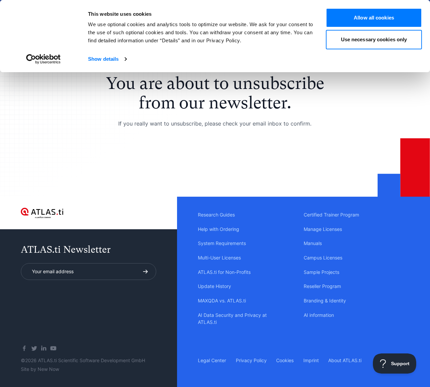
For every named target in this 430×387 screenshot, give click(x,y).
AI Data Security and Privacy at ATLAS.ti (232, 318)
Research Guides (216, 214)
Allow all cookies (374, 17)
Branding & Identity (325, 300)
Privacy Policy (251, 360)
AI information (319, 315)
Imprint (311, 360)
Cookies (285, 360)
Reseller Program (322, 286)
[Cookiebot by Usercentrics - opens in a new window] (43, 59)
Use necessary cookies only (374, 39)
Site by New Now (40, 369)
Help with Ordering (218, 229)
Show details (103, 59)
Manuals (313, 243)
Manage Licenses (323, 229)
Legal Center (212, 360)
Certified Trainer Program (331, 214)
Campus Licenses (323, 257)
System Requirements (222, 243)
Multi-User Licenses (219, 257)
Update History (214, 286)
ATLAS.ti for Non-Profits (224, 272)
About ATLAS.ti (344, 360)
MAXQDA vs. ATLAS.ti (222, 300)
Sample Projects (321, 272)
